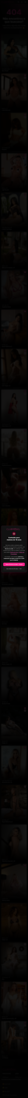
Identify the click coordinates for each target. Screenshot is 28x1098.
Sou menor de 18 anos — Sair (14, 568)
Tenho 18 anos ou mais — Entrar (14, 564)
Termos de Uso (14, 552)
